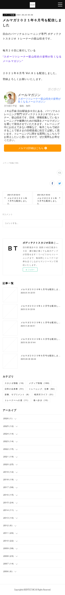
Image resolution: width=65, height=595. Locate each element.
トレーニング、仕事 (42, 388)
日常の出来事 (14, 388)
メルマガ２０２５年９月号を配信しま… (41, 355)
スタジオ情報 (14, 383)
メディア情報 (9, 15)
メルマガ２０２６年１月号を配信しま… (41, 289)
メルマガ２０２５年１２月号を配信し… (41, 305)
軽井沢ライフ (44, 394)
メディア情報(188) (11, 163)
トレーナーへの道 (16, 400)
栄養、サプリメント (17, 394)
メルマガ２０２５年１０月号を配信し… (41, 339)
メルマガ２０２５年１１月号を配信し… (41, 322)
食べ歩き (40, 400)
